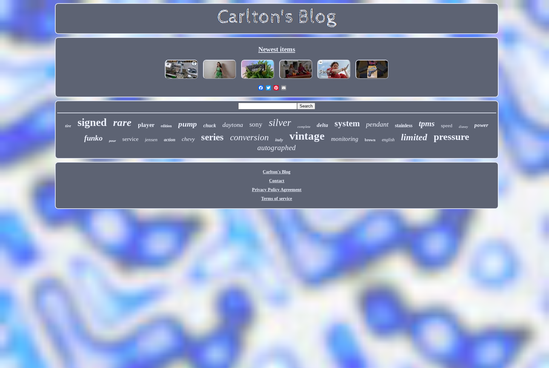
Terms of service (276, 198)
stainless (403, 125)
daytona (232, 124)
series (212, 137)
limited (414, 137)
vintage (307, 136)
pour (112, 140)
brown (370, 140)
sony (255, 124)
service (130, 139)
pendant (377, 124)
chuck (209, 125)
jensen (151, 139)
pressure (451, 136)
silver (280, 122)
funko (93, 138)
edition (166, 126)
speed (446, 125)
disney (463, 126)
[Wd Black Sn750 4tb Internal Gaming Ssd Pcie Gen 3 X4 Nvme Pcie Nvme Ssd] (257, 79)
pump (187, 124)
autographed (276, 148)
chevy (188, 139)
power (481, 125)
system (347, 123)
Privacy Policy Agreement (277, 189)
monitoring (344, 138)
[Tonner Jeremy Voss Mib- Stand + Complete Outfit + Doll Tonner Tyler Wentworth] (219, 79)
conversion (249, 137)
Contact (276, 180)
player (146, 125)
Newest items (276, 49)
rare (122, 122)
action (169, 139)
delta (322, 125)
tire (68, 125)
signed (92, 122)
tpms (427, 123)
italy (279, 139)
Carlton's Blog (276, 172)
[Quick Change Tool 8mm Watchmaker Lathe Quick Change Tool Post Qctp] (181, 79)
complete (303, 126)
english (388, 139)
